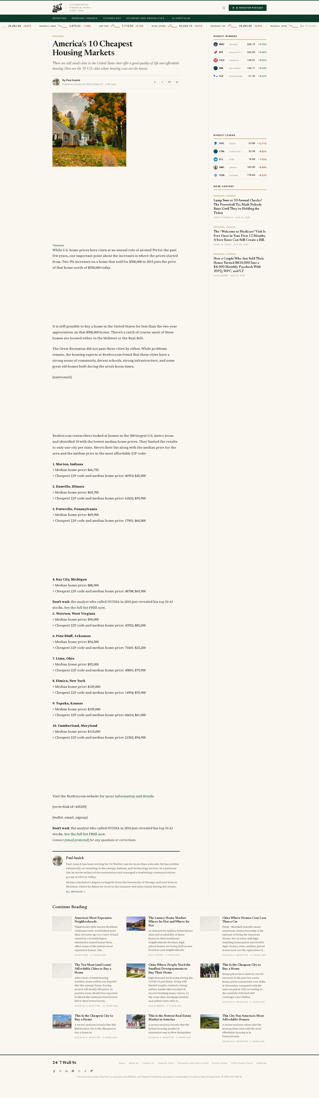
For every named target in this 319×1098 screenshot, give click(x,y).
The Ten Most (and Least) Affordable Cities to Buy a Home (93, 969)
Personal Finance (85, 18)
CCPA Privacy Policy (242, 1063)
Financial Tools (166, 1063)
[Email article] (169, 82)
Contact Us (148, 1063)
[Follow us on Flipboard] (91, 1071)
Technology (112, 18)
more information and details (129, 796)
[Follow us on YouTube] (73, 1071)
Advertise (261, 1063)
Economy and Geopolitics (145, 18)
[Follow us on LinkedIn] (66, 1071)
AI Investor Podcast (249, 7)
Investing (59, 18)
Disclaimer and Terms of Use (193, 1063)
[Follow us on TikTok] (85, 1071)
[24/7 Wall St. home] (57, 7)
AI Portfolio (181, 18)
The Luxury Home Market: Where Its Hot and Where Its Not (168, 922)
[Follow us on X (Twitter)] (60, 1071)
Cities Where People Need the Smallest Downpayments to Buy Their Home (169, 969)
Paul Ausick (73, 80)
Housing (58, 36)
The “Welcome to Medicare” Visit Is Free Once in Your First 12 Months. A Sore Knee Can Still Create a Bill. (240, 236)
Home (122, 1063)
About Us (134, 1063)
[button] (224, 8)
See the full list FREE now (84, 607)
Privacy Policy (219, 1063)
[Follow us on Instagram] (79, 1071)
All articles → (75, 891)
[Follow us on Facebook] (54, 1071)
